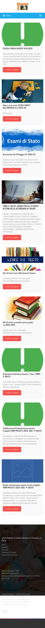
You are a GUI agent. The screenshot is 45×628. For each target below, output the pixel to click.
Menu (8, 15)
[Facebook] (2, 611)
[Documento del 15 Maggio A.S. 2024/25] (22, 140)
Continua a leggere (12, 70)
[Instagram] (6, 611)
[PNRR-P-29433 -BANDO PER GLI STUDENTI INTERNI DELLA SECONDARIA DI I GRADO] (22, 192)
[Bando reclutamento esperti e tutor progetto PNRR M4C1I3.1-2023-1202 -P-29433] (22, 471)
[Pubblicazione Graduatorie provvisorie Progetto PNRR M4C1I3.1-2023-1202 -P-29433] (22, 414)
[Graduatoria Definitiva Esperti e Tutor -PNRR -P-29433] (22, 360)
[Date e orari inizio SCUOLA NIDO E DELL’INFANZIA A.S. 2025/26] (22, 91)
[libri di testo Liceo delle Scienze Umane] (22, 259)
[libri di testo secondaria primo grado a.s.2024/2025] (22, 308)
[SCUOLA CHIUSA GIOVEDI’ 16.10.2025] (22, 34)
